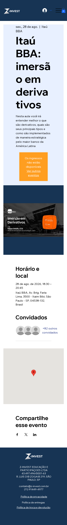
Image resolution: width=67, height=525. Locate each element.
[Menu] (58, 10)
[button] (63, 10)
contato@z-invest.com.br (34, 486)
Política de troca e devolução (33, 507)
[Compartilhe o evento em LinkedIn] (34, 434)
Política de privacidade (34, 496)
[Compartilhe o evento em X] (26, 434)
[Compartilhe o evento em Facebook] (17, 434)
